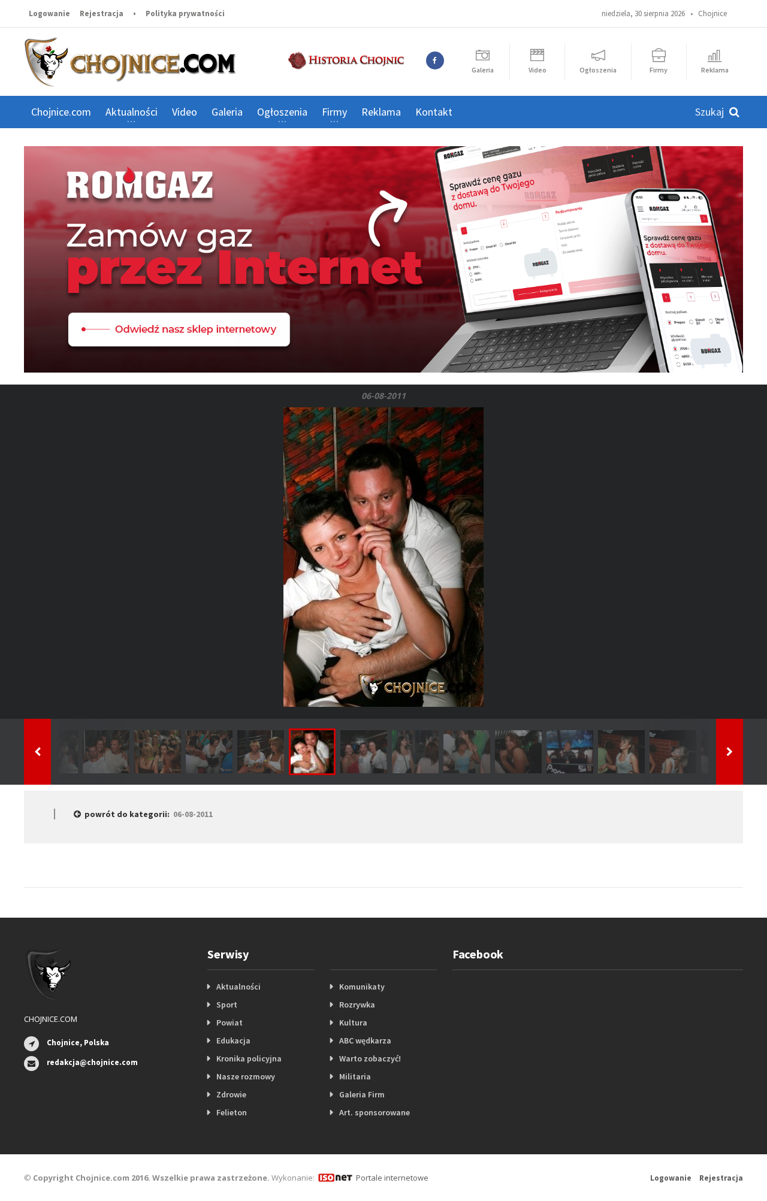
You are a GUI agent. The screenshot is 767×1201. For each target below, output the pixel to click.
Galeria (227, 112)
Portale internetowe (392, 1177)
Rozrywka (357, 1004)
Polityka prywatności (185, 13)
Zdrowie (231, 1094)
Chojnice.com (61, 112)
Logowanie (49, 13)
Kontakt (433, 112)
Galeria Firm (362, 1094)
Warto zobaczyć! (370, 1058)
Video (184, 112)
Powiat (229, 1022)
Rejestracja (101, 13)
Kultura (353, 1022)
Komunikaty (362, 986)
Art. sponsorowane (374, 1112)
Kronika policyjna (249, 1058)
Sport (226, 1004)
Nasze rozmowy (245, 1076)
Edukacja (233, 1040)
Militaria (355, 1076)
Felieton (231, 1112)
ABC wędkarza (365, 1040)
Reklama (381, 112)
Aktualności (238, 986)
